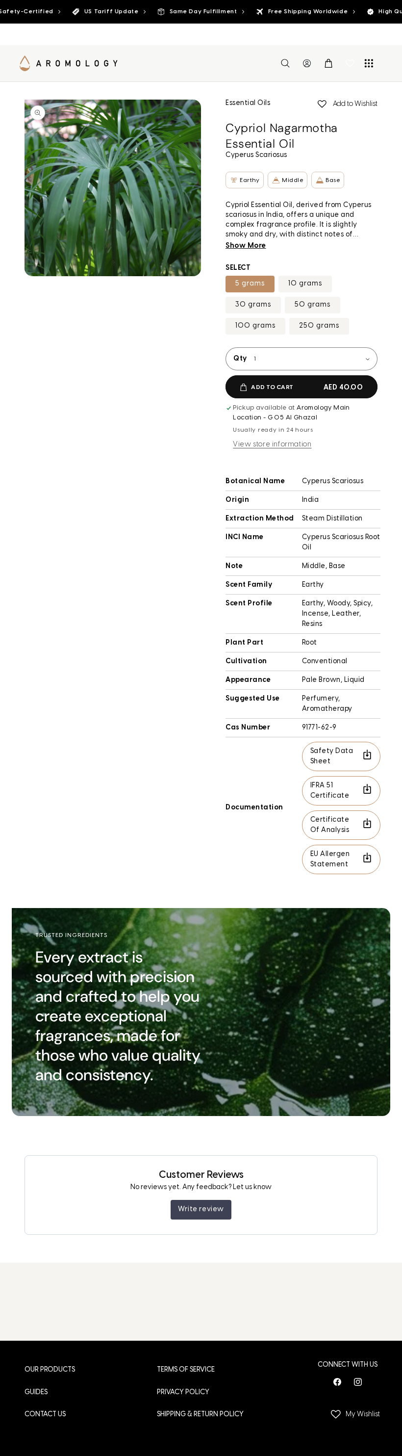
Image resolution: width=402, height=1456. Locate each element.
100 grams (255, 326)
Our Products (50, 1370)
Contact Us (45, 1414)
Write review (201, 1209)
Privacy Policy (183, 1392)
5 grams (250, 283)
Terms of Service (186, 1370)
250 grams (319, 326)
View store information (272, 444)
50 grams (312, 305)
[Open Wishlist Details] (350, 63)
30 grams (253, 305)
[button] (285, 63)
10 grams (305, 283)
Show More (246, 246)
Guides (36, 1392)
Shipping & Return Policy (200, 1414)
